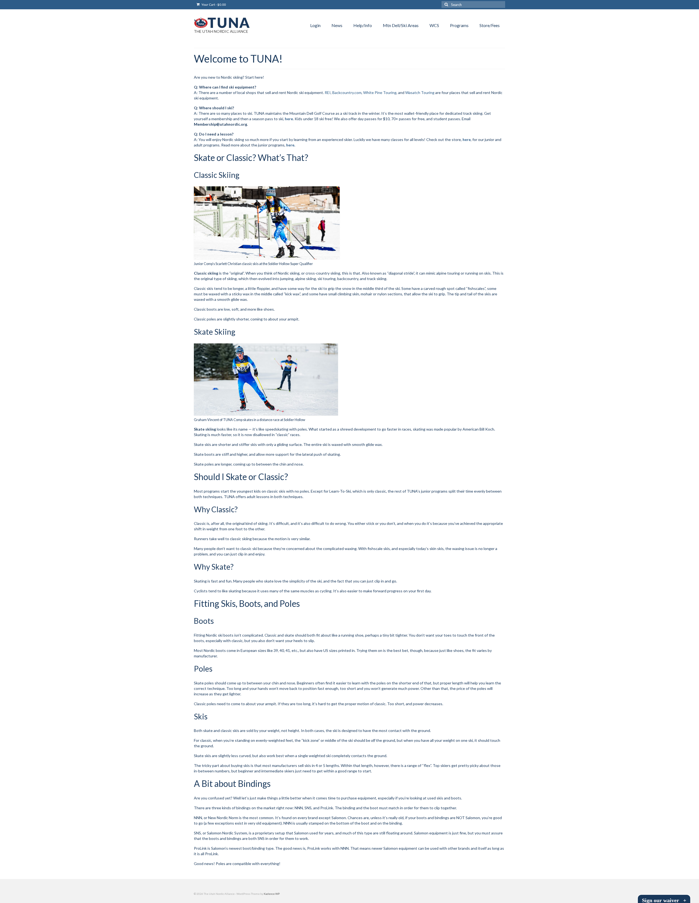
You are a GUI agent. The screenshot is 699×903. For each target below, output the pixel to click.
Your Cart (213, 4)
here (289, 118)
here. (290, 145)
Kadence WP (272, 893)
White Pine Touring (379, 92)
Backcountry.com (347, 92)
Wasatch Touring (419, 92)
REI (328, 92)
